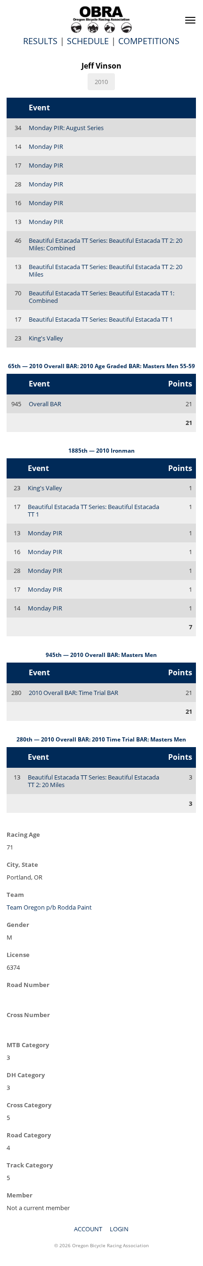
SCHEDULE (88, 40)
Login (119, 1229)
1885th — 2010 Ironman (101, 451)
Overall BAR (45, 404)
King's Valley (46, 338)
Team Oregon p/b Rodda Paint (49, 907)
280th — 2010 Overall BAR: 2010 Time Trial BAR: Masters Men (101, 739)
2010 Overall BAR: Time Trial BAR (73, 692)
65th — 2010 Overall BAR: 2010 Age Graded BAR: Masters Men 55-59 (101, 366)
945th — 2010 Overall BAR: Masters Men (101, 655)
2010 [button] (101, 81)
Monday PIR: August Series (66, 128)
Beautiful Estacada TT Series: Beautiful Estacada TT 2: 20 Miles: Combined (105, 244)
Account (88, 1229)
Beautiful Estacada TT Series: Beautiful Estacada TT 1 (101, 319)
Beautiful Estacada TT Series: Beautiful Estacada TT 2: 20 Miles (105, 270)
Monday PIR (46, 146)
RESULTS (40, 40)
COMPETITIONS (148, 40)
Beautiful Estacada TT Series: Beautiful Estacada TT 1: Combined (101, 297)
